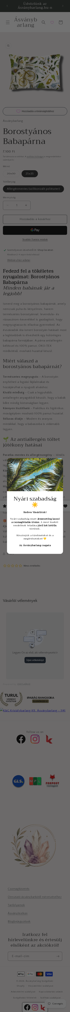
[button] (11, 462)
